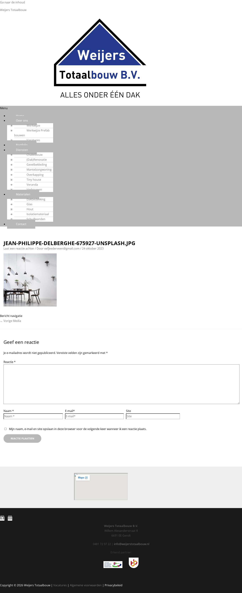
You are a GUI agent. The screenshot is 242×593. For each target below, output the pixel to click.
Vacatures (33, 140)
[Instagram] (10, 519)
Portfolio (22, 145)
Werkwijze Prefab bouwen (32, 132)
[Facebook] (2, 519)
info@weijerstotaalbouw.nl (131, 544)
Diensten (22, 150)
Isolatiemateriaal (38, 214)
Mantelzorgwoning (39, 169)
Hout (30, 209)
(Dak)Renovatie (37, 160)
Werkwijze (33, 125)
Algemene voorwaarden (86, 585)
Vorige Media (10, 321)
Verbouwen (34, 189)
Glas (29, 204)
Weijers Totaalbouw (13, 10)
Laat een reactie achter (19, 248)
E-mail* (70, 411)
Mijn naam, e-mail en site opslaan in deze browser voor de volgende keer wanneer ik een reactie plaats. (78, 429)
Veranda (32, 185)
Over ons (22, 120)
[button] (121, 108)
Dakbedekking (36, 199)
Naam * (9, 411)
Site (128, 411)
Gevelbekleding (37, 165)
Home (20, 116)
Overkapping (35, 175)
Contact (21, 224)
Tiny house (34, 180)
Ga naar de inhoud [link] (12, 2)
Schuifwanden (36, 219)
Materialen (23, 194)
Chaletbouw (35, 155)
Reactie (10, 362)
